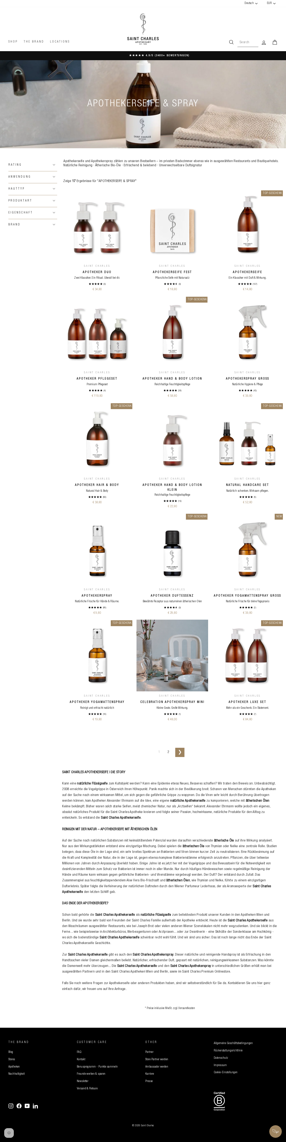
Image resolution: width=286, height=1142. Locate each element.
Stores (11, 1059)
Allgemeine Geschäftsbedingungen (233, 1043)
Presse (149, 1081)
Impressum (220, 1065)
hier (260, 983)
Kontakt (81, 1059)
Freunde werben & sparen (91, 1074)
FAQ (79, 1052)
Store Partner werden (156, 1059)
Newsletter (82, 1081)
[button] (32, 164)
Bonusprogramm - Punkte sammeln (97, 1066)
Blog (10, 1052)
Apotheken (14, 1066)
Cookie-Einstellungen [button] (226, 1072)
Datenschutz (221, 1058)
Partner (149, 1052)
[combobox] (247, 42)
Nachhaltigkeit (16, 1074)
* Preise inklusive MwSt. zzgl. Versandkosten (170, 1008)
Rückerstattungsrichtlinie (228, 1050)
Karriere (149, 1074)
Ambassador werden (156, 1066)
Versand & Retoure (87, 1088)
